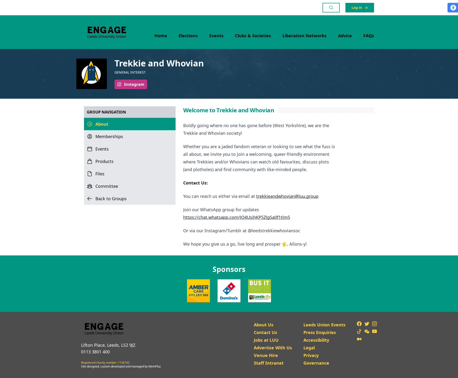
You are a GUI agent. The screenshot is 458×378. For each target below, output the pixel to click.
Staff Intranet (269, 363)
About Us (263, 325)
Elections (188, 35)
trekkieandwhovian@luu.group (287, 196)
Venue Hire (266, 355)
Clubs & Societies (253, 35)
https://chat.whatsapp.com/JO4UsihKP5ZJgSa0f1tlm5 (236, 217)
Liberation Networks (304, 35)
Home (160, 35)
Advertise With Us (273, 348)
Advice (345, 35)
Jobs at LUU (266, 340)
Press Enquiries (319, 332)
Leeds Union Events (324, 325)
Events (216, 35)
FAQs (368, 35)
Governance (316, 363)
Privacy (311, 355)
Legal (309, 348)
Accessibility (316, 340)
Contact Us (265, 332)
